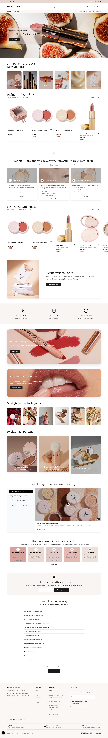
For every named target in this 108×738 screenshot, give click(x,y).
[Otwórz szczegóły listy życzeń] (3, 732)
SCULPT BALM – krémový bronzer (64, 130)
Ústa (37, 695)
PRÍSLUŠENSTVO (47, 5)
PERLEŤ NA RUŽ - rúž (84, 134)
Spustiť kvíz (15, 351)
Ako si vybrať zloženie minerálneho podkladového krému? (18, 495)
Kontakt (50, 690)
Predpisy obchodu (53, 693)
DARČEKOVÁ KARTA (74, 5)
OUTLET (67, 5)
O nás (99, 1)
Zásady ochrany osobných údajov (55, 698)
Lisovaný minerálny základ (86, 245)
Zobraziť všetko (16, 11)
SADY (54, 7)
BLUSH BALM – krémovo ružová (39, 130)
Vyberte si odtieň (16, 39)
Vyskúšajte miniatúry (53, 284)
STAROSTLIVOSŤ (55, 5)
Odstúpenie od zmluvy (54, 714)
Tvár (37, 690)
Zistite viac (21, 196)
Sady (37, 702)
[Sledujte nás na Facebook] (7, 1)
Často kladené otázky (53, 712)
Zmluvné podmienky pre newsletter (54, 702)
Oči (37, 693)
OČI (35, 5)
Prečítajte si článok (41, 529)
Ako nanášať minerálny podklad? (18, 491)
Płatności (50, 709)
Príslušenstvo (39, 697)
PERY (40, 5)
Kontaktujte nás (54, 671)
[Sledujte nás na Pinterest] (13, 1)
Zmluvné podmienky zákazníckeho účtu (53, 706)
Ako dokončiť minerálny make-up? (18, 506)
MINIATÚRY (62, 5)
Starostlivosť (39, 700)
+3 (83, 139)
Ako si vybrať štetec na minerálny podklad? (18, 501)
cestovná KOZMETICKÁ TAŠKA (15, 130)
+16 (83, 251)
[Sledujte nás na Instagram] (10, 1)
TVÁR (31, 5)
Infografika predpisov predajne (56, 695)
